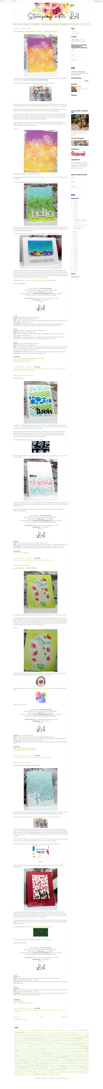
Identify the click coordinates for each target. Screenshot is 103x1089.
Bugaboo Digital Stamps (68, 1030)
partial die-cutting (80, 1063)
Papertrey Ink (17, 1039)
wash (31, 1072)
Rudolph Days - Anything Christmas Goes (35, 280)
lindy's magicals (22, 1060)
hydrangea (16, 1059)
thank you (51, 560)
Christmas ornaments (61, 1032)
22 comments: (28, 755)
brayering (62, 1046)
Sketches (26, 24)
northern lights (76, 1062)
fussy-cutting (30, 1056)
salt (41, 1066)
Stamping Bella (66, 1040)
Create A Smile (17, 1034)
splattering (20, 370)
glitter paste (27, 1057)
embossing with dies (58, 1053)
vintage (22, 1072)
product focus (57, 1065)
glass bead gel (85, 1056)
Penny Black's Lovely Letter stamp (57, 615)
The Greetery (54, 1042)
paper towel (60, 1063)
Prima (57, 1039)
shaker (54, 1066)
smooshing (80, 1066)
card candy (71, 1046)
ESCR (46, 1034)
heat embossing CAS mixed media (75, 1057)
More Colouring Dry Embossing (26, 765)
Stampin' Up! (58, 1040)
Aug (75, 218)
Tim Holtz (68, 1042)
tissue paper (76, 1071)
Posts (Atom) (23, 1019)
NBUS (58, 1037)
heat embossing (39, 369)
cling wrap (77, 1048)
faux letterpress (30, 1054)
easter (83, 1051)
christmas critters (18, 1048)
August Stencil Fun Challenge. (36, 440)
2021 (74, 248)
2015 (74, 261)
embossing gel (31, 1053)
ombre (58, 369)
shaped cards (59, 1066)
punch (62, 1065)
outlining (28, 1063)
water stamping (55, 1072)
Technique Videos (35, 24)
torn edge (82, 1071)
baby (18, 1046)
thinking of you (64, 1071)
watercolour (61, 1072)
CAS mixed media (25, 757)
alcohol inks (72, 1045)
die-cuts (83, 1050)
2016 (74, 259)
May (75, 235)
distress (44, 1051)
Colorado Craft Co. (70, 1032)
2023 (74, 207)
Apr (75, 237)
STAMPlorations (79, 1039)
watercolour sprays (78, 1072)
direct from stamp (23, 1051)
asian (15, 1046)
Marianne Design (47, 1037)
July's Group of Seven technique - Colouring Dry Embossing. (45, 817)
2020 (74, 251)
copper (35, 1050)
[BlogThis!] (35, 367)
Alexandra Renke (27, 1030)
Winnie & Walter (35, 1045)
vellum (16, 1072)
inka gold (48, 1059)
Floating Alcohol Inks (75, 1034)
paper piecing (40, 1063)
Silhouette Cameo (28, 1040)
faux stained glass (56, 1054)
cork (38, 1050)
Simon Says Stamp (34, 560)
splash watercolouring (33, 1068)
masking (75, 1060)
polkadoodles (27, 1065)
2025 (74, 203)
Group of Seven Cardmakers (40, 85)
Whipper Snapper (18, 1045)
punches (66, 1065)
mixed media (22, 560)
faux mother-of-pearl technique (42, 1054)
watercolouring (48, 757)
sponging (25, 370)
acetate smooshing (48, 1045)
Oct (75, 213)
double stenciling (68, 1051)
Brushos (61, 1030)
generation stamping (47, 1056)
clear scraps (63, 1048)
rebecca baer (75, 1065)
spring (78, 1068)
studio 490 (21, 1071)
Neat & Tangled (62, 1037)
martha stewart (63, 1060)
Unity (73, 1043)
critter (53, 1050)
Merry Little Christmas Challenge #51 (23, 1003)
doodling (54, 1051)
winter (47, 1074)
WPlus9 (87, 1043)
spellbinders (23, 1068)
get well (58, 1056)
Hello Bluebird (32, 1035)
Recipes (74, 31)
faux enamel (23, 1054)
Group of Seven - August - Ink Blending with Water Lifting (28, 358)
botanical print (52, 1046)
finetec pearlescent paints (68, 1054)
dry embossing (36, 1010)
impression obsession (25, 1059)
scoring (50, 1066)
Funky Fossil (83, 1034)
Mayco (52, 1037)
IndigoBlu (59, 1035)
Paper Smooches (83, 1037)
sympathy (31, 1071)
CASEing (27, 1032)
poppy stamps (34, 1065)
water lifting (31, 370)
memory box (82, 1060)
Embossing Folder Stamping (64, 1034)
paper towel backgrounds (69, 1063)
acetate (41, 1045)
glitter (15, 1057)
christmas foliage (26, 1048)
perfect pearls (20, 1065)
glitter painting (20, 1057)
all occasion (19, 369)
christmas (25, 369)
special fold (17, 1068)
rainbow (16, 370)
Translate (82, 41)
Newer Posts (17, 1017)
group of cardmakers (44, 1057)
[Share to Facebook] (38, 367)
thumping (70, 1071)
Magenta (41, 1037)
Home (14, 24)
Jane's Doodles (82, 1035)
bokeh (47, 1046)
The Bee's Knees (34, 1042)
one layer (28, 560)
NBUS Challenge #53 (32, 844)
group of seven (31, 369)
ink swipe (49, 1010)
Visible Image (78, 1043)
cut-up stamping (59, 1050)
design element (77, 1050)
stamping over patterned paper (21, 1069)
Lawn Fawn (51, 369)
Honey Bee (44, 1035)
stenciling (46, 560)
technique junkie (44, 1071)
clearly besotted (70, 1048)
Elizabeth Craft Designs (52, 1034)
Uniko (70, 1043)
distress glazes (49, 1051)
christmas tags (43, 1048)
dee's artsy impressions (68, 1050)
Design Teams (55, 24)
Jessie (20, 24)
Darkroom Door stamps (30, 1034)
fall (79, 1053)
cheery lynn (77, 1046)
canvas (67, 1046)
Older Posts (65, 1017)
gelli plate (40, 1056)
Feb (75, 242)
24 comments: (28, 558)
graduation (36, 1057)
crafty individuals (48, 1050)
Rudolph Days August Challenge (21, 361)
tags (35, 1071)
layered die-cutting (75, 1059)
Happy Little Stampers (23, 1035)
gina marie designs (76, 1056)
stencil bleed (34, 1069)
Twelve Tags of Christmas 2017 (47, 1043)
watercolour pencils (69, 1072)
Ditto (43, 1034)
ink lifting (39, 1059)
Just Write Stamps (25, 1037)
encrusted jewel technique (69, 1053)
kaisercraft (62, 1059)
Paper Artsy (75, 1037)
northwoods (82, 1062)
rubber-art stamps (35, 1066)
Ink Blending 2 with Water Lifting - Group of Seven (35, 32)
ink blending (45, 369)
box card (58, 1046)
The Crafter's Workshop (44, 1042)
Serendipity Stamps (19, 1040)
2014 (74, 263)
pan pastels (33, 1063)
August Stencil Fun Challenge (21, 553)
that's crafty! (57, 1071)
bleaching (44, 1046)
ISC (55, 1035)
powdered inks (43, 1065)
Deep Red (37, 1034)
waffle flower (27, 1072)
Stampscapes (73, 1040)
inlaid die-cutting (55, 1059)
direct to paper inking (32, 1051)
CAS (18, 560)
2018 (74, 255)
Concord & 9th (78, 1032)
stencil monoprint (51, 1069)
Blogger (67, 1078)
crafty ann (42, 1050)
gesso (54, 1056)
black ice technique (37, 1046)
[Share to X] (37, 367)
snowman (86, 1066)
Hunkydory (49, 1035)
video (19, 1072)
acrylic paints (66, 1045)
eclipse (87, 1051)
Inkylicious (70, 1035)
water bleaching (41, 1072)
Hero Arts (39, 1036)
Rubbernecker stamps (68, 1039)
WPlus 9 (83, 1043)
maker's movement (37, 1060)
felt (61, 1054)
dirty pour (39, 1051)
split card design (57, 1068)
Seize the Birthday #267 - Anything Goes (40, 688)
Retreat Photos (73, 24)
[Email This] (34, 367)
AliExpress (34, 1030)
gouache (32, 1057)
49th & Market (19, 1030)
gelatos (36, 1056)
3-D (15, 1030)
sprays (75, 1068)
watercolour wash (22, 1074)
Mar (75, 239)
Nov (75, 211)
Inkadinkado (64, 1035)
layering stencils (83, 1059)
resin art (80, 1065)
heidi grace (86, 1057)
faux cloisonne (83, 1053)
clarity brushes (57, 1048)
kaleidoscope (68, 1059)
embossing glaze (39, 1053)
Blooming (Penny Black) (36, 111)
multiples (39, 1062)
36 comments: (28, 1008)
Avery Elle (49, 1030)
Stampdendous (50, 1040)
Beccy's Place (55, 1030)
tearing (38, 1071)
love (55, 369)
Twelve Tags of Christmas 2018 (62, 1043)
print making (51, 1065)
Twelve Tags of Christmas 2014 (78, 1042)
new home (59, 1062)
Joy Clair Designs (17, 1037)
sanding (43, 1066)
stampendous (84, 1068)
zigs (60, 1074)
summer (27, 1071)
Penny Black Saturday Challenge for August (37, 673)
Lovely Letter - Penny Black (25, 568)
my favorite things (46, 1062)
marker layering (55, 1060)
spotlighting (70, 1068)
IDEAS (53, 1035)
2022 (74, 246)
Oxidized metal (69, 1037)
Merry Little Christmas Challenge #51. (42, 927)
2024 (74, 205)
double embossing (61, 1051)
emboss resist (24, 1053)
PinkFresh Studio (37, 1039)
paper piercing (48, 1063)
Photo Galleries (46, 24)
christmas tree (50, 1048)
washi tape (35, 1072)
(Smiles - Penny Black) (39, 124)
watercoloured (30, 1074)
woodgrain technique (54, 1074)
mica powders (17, 1062)
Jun (75, 233)
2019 (74, 253)
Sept (75, 216)
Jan (75, 244)
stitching (16, 1071)
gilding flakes (68, 1056)
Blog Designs (75, 33)
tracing (87, 1071)
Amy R (44, 1030)
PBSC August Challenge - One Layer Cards (24, 360)
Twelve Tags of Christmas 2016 (32, 1043)
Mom (55, 1037)
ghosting (62, 1056)
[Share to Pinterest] (39, 367)
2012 (74, 268)
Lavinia (31, 1037)
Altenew (40, 1030)
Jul (74, 231)
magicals (31, 1060)
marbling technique (46, 1060)
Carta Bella (39, 1032)
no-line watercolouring (67, 1062)
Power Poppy (44, 1039)
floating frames (83, 1054)
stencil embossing (42, 1069)
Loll (80, 86)
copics (31, 1050)
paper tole (55, 1063)
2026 (74, 201)
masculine (70, 1060)
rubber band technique (24, 1066)
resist (84, 1065)
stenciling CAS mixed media (68, 1069)
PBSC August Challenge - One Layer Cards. (43, 177)
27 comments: (28, 367)
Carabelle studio (32, 1032)
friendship (17, 1056)
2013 (74, 266)
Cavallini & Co (45, 1032)
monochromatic (33, 1062)
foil (88, 1054)
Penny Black (62, 369)
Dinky (41, 1034)
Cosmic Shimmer (85, 1032)
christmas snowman (34, 1048)
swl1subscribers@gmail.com (79, 73)
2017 (74, 257)
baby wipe (22, 1046)
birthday (19, 757)
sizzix (75, 1066)
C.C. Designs (77, 1030)
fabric (76, 1053)
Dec (75, 209)
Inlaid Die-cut (76, 1035)
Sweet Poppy (81, 1040)
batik (26, 1046)
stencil (30, 1069)
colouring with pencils (25, 1050)
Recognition (64, 24)
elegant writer (17, 1053)
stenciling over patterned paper (82, 1069)
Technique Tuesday (25, 1042)
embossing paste (48, 1053)
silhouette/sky (70, 1066)
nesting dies (53, 1062)
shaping (64, 1066)
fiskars (76, 1054)
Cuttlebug (23, 1034)
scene (47, 1066)
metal (87, 1060)
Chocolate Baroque (52, 1032)
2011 (74, 270)
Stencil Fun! (18, 378)
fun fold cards (24, 1056)
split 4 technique (50, 1068)
